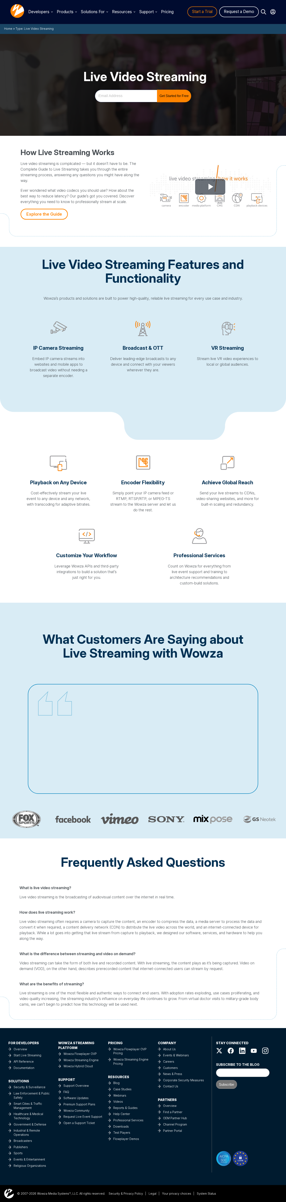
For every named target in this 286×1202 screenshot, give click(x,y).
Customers (170, 1068)
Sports (18, 1153)
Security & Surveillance (29, 1087)
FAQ (66, 1092)
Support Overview (76, 1085)
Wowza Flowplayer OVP (80, 1054)
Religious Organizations (30, 1165)
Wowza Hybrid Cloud (78, 1066)
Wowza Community (76, 1110)
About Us (169, 1049)
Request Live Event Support (82, 1116)
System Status (206, 1193)
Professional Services (128, 1120)
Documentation (24, 1068)
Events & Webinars (176, 1055)
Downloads (121, 1126)
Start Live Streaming (27, 1055)
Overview (20, 1049)
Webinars (119, 1095)
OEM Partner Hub (175, 1118)
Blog (116, 1083)
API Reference (24, 1061)
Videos (118, 1101)
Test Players (121, 1132)
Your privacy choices (176, 1193)
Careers (168, 1061)
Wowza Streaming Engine (81, 1060)
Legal (152, 1193)
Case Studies (122, 1089)
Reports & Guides (125, 1108)
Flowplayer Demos (126, 1139)
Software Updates (76, 1098)
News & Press (172, 1074)
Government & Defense (30, 1124)
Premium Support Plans (79, 1104)
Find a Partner (172, 1112)
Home (8, 28)
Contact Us (170, 1086)
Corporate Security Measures (183, 1080)
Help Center (121, 1114)
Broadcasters (23, 1140)
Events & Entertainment (29, 1159)
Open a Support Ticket (79, 1123)
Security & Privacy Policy (126, 1193)
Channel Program (175, 1124)
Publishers (21, 1147)
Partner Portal (172, 1130)
